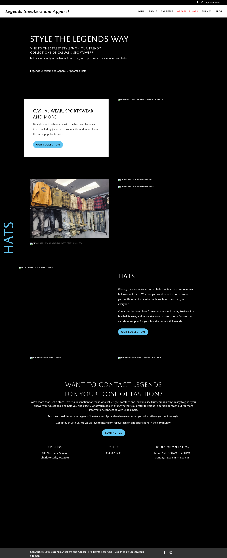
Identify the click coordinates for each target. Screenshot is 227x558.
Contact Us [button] (113, 432)
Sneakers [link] (167, 11)
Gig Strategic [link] (136, 552)
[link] (214, 2)
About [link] (153, 11)
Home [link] (141, 11)
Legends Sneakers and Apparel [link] (48, 71)
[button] (197, 3)
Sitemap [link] (35, 556)
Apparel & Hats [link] (187, 11)
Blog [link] (219, 11)
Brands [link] (207, 11)
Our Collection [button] (48, 144)
